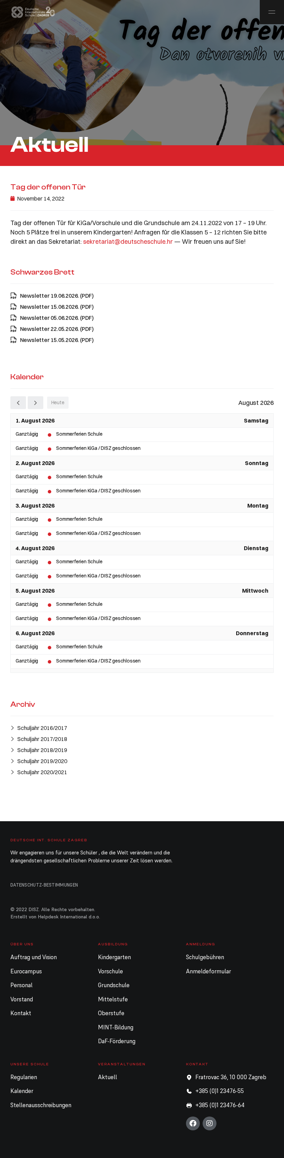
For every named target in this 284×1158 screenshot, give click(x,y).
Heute (57, 402)
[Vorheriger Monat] (18, 402)
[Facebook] (193, 1123)
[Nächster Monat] (35, 402)
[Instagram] (209, 1123)
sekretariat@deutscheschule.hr (128, 242)
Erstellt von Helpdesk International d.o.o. (55, 917)
